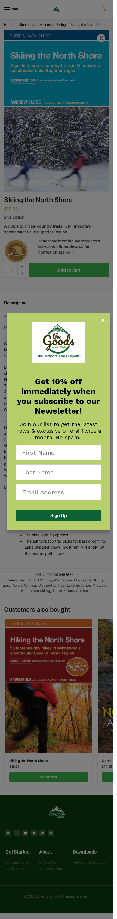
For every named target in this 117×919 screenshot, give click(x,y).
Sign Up (58, 515)
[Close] (103, 320)
